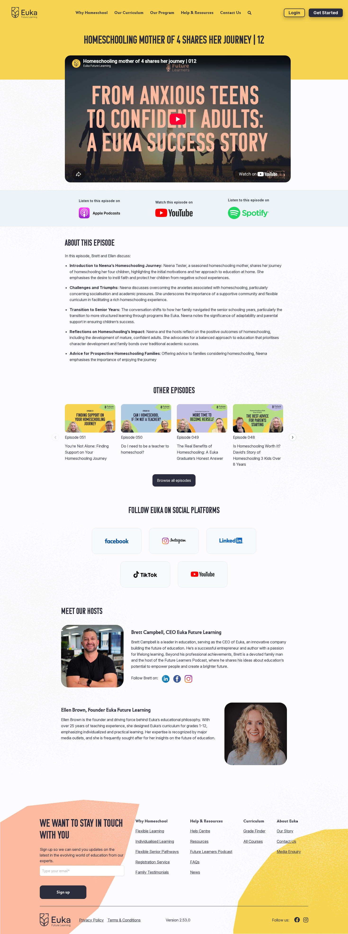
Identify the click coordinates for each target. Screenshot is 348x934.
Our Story (285, 831)
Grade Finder (254, 831)
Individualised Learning (154, 841)
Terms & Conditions (124, 920)
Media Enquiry (289, 851)
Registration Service (152, 862)
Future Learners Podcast (211, 851)
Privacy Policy (91, 920)
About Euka (287, 821)
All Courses (253, 841)
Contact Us (230, 13)
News (195, 872)
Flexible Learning (149, 831)
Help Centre (200, 831)
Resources (199, 841)
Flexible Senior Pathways (157, 851)
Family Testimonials (152, 872)
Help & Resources (197, 13)
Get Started (325, 12)
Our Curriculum (128, 13)
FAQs (195, 862)
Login (294, 12)
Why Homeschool (92, 13)
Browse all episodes (174, 480)
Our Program (162, 13)
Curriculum (253, 821)
